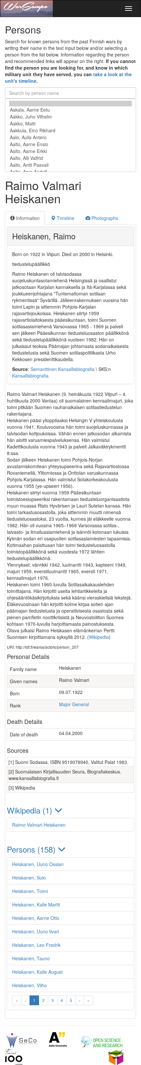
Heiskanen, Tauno (31, 958)
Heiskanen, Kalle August (37, 971)
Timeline (64, 218)
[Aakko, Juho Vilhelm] (70, 116)
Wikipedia (99, 637)
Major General (74, 704)
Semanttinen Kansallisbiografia (62, 369)
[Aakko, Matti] (70, 123)
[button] (70, 810)
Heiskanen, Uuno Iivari (35, 931)
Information (27, 218)
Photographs (104, 218)
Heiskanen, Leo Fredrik (36, 945)
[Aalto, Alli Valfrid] (70, 158)
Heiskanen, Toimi (30, 891)
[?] (70, 103)
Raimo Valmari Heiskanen (39, 824)
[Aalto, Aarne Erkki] (70, 151)
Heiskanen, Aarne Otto (35, 918)
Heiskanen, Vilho (29, 985)
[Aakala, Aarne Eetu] (70, 109)
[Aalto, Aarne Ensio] (70, 144)
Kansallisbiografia (30, 375)
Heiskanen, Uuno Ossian (38, 864)
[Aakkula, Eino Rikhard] (70, 130)
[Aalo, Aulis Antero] (70, 137)
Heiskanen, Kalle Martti (36, 904)
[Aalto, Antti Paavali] (70, 165)
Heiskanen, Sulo (29, 877)
